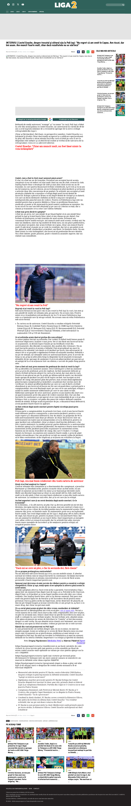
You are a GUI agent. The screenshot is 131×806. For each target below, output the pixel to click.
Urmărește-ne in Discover (68, 119)
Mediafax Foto (54, 641)
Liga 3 (18, 12)
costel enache (14, 721)
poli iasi (45, 721)
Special (41, 12)
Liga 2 (12, 12)
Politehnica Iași (53, 721)
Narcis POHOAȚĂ (11, 51)
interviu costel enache (35, 721)
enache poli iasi (23, 721)
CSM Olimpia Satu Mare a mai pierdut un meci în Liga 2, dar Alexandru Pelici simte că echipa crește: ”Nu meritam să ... (79, 777)
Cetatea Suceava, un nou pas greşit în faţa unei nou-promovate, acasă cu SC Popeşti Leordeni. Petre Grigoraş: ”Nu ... (19, 777)
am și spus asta (67, 611)
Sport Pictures (81, 642)
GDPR (30, 788)
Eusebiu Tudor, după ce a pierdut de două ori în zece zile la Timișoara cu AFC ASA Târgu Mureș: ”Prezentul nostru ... (50, 747)
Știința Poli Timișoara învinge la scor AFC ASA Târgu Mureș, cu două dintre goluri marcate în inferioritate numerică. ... (49, 776)
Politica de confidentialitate (16, 788)
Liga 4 (24, 12)
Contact (36, 788)
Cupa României (32, 12)
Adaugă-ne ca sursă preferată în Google (32, 119)
